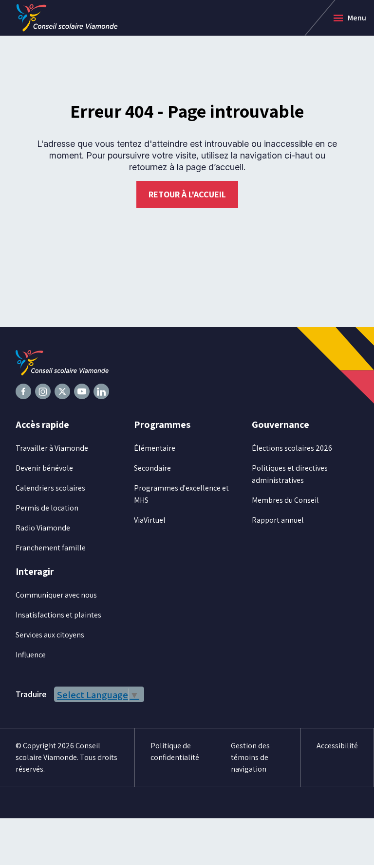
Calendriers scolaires (50, 488)
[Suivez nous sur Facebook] (23, 391)
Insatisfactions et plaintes (58, 615)
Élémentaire (154, 448)
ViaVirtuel (150, 520)
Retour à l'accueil (187, 194)
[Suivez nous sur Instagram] (43, 391)
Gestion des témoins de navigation (250, 757)
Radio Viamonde (43, 528)
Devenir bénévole (44, 468)
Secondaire (152, 468)
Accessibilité (337, 746)
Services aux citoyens (50, 635)
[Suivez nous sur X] (62, 391)
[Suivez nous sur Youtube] (82, 391)
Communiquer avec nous (56, 595)
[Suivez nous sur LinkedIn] (101, 391)
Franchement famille (51, 548)
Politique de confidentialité (174, 751)
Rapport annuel (278, 520)
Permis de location (47, 508)
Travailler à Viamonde (52, 448)
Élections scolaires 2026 (292, 448)
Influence (31, 655)
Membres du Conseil (285, 500)
